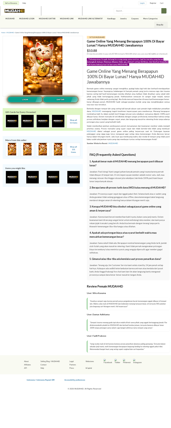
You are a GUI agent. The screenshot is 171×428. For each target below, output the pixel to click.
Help (24, 3)
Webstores (90, 361)
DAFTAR (60, 99)
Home (3, 32)
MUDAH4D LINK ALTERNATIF (90, 18)
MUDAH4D (10, 18)
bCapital (89, 368)
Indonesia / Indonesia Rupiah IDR (41, 380)
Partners (72, 365)
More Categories (150, 18)
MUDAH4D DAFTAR (47, 18)
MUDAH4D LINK (67, 18)
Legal (71, 361)
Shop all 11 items (73, 121)
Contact (43, 365)
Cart (161, 3)
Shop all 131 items (73, 149)
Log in (142, 3)
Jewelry (123, 18)
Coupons (135, 18)
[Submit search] (163, 10)
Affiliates (27, 365)
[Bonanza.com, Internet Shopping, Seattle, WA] (129, 379)
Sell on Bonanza (11, 3)
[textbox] (138, 10)
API (25, 368)
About (26, 361)
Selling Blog (45, 361)
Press (71, 368)
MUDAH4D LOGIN (26, 18)
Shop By (160, 25)
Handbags (111, 18)
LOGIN (25, 99)
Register (153, 3)
